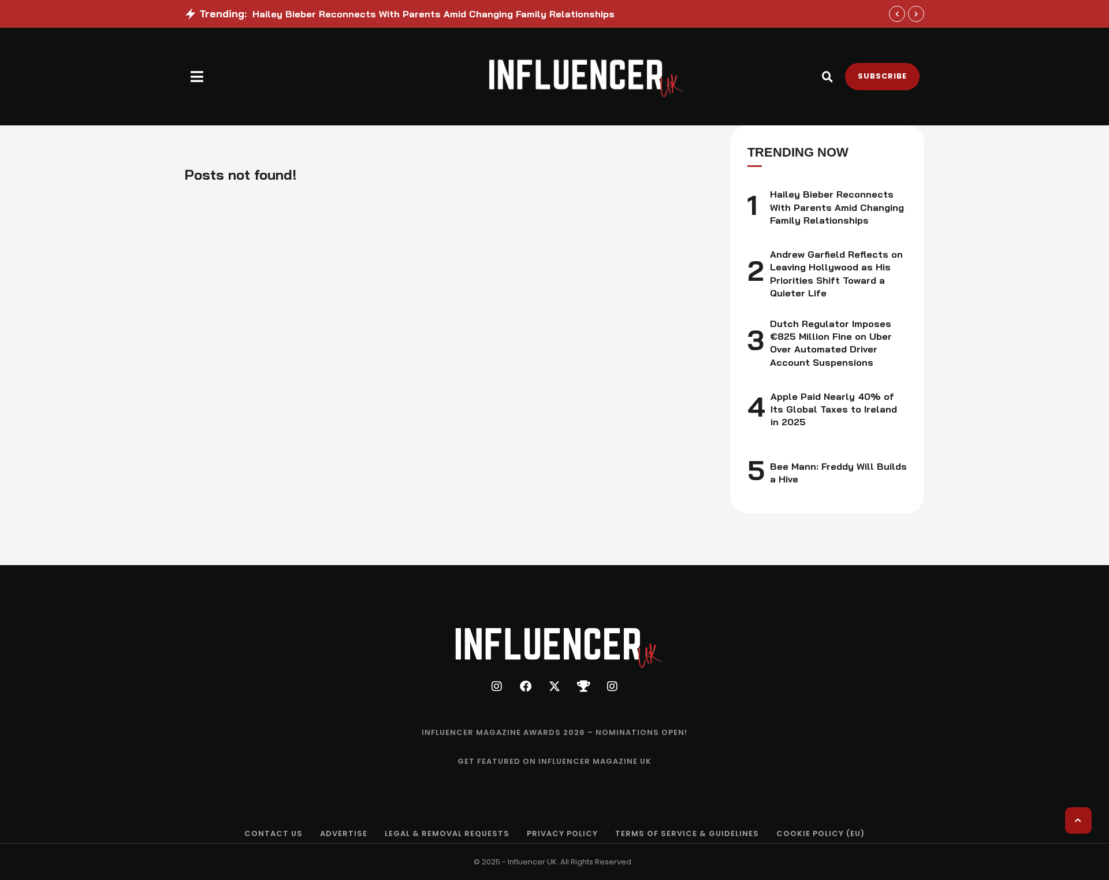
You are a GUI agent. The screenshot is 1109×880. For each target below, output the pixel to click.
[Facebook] (525, 686)
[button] (197, 76)
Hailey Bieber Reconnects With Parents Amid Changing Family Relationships (433, 14)
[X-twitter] (554, 686)
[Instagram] (497, 686)
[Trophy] (583, 686)
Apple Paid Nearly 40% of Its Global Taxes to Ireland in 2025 (834, 409)
